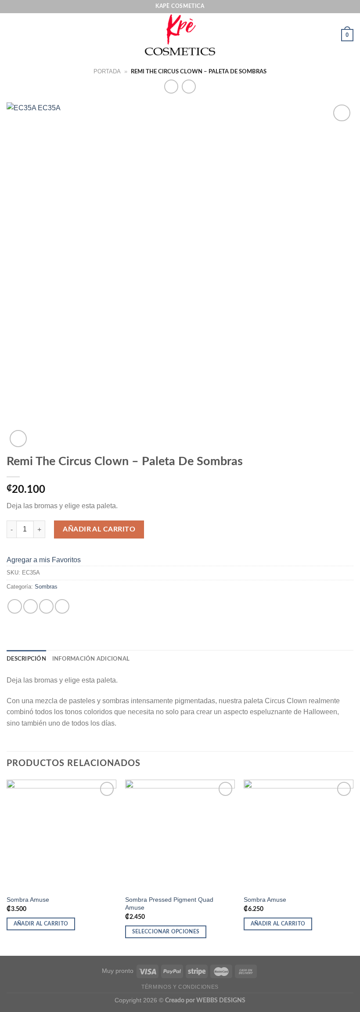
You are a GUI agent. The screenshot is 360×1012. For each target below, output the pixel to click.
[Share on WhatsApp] (14, 606)
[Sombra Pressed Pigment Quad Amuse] (180, 834)
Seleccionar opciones (166, 931)
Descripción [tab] (26, 658)
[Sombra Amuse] (61, 834)
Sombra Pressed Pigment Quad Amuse (169, 903)
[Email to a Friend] (46, 606)
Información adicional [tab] (91, 658)
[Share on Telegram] (62, 606)
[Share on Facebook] (30, 606)
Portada (107, 71)
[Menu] (12, 35)
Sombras (46, 586)
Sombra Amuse (29, 899)
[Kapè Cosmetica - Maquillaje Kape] (180, 35)
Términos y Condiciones (179, 987)
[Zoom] (18, 438)
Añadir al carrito (99, 529)
